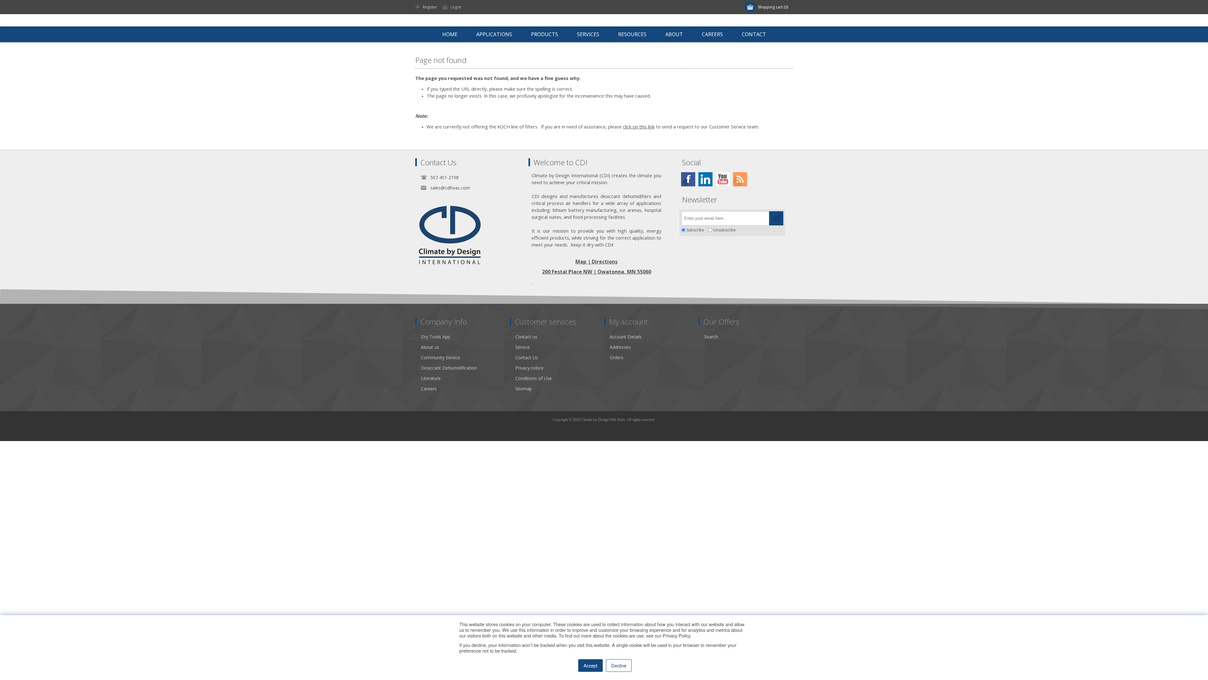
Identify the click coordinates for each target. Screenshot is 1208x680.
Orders (617, 357)
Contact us (526, 337)
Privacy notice (529, 368)
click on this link (639, 126)
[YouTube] (723, 179)
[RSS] (740, 179)
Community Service (440, 357)
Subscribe (695, 230)
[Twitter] (705, 179)
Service (522, 347)
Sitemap (523, 389)
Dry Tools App (435, 337)
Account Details (626, 337)
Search (711, 337)
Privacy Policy (676, 635)
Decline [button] (618, 665)
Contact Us (526, 357)
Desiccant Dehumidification (449, 368)
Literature (431, 378)
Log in (455, 7)
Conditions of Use (533, 378)
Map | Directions (596, 261)
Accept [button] (590, 665)
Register (430, 7)
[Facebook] (688, 179)
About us (430, 347)
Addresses (620, 347)
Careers (429, 389)
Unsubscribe (724, 230)
